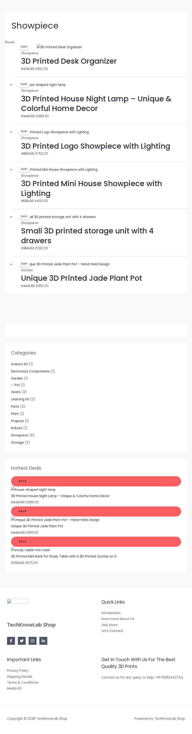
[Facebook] (11, 641)
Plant (15, 414)
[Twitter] (22, 641)
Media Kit (14, 688)
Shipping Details (19, 677)
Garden (17, 378)
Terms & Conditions (22, 682)
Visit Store (109, 625)
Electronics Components (30, 371)
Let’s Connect (112, 631)
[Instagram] (33, 641)
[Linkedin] (43, 641)
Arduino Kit (19, 364)
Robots (16, 428)
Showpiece (19, 435)
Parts (15, 406)
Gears (16, 392)
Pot (17, 385)
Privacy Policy (18, 670)
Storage (17, 442)
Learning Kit (20, 399)
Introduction (111, 613)
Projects (17, 421)
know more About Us (117, 619)
